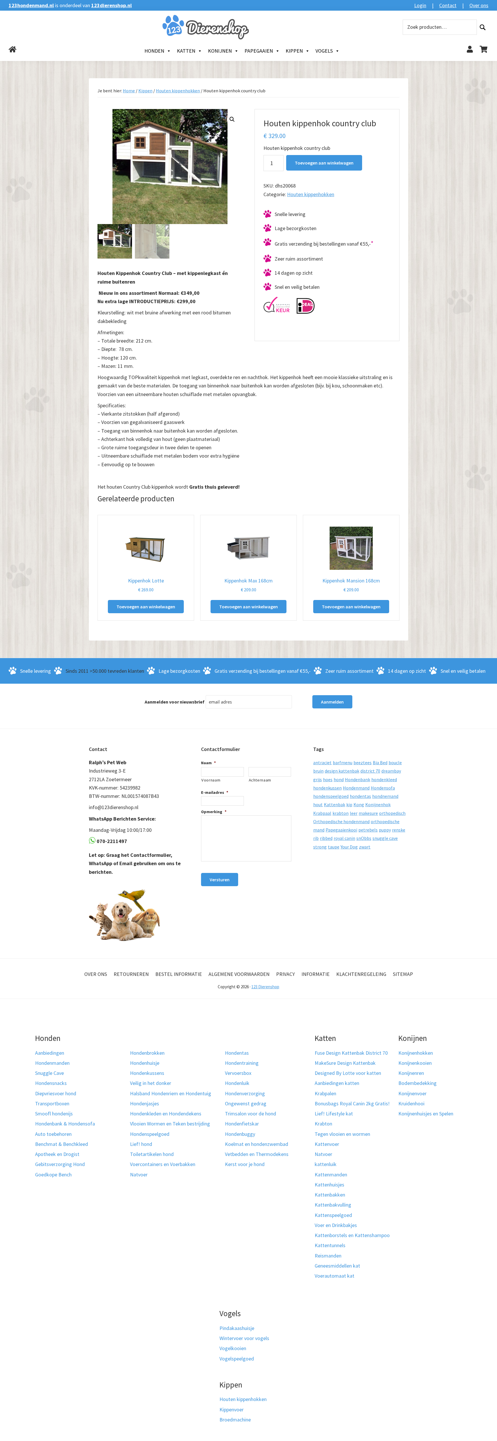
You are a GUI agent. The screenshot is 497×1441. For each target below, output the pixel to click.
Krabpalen (325, 1093)
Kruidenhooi (411, 1103)
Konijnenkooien (415, 1063)
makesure (368, 813)
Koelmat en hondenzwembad (256, 1144)
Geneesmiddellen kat (337, 1265)
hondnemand (385, 796)
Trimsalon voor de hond (250, 1113)
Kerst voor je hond (245, 1164)
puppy (385, 830)
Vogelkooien (232, 1348)
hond (339, 779)
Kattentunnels (330, 1245)
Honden (154, 50)
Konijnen (220, 50)
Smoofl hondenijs (54, 1113)
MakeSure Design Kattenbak (345, 1063)
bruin (318, 771)
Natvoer (139, 1174)
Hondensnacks (51, 1083)
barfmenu (342, 762)
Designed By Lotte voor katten (348, 1073)
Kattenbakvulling (333, 1204)
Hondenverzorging (245, 1093)
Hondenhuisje (144, 1063)
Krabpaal (322, 813)
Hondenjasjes (144, 1103)
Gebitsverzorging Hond (60, 1164)
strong (320, 847)
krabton (340, 813)
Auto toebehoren (53, 1134)
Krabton (323, 1123)
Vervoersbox (238, 1073)
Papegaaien (258, 50)
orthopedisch (392, 813)
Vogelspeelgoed (236, 1358)
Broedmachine (235, 1419)
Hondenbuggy (240, 1134)
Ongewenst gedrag (245, 1103)
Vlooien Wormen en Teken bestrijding (170, 1123)
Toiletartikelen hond (152, 1154)
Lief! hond (141, 1144)
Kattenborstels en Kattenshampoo (352, 1235)
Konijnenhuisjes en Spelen (425, 1113)
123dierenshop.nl (111, 5)
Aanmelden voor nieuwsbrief (174, 702)
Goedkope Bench (53, 1174)
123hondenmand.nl (31, 5)
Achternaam (260, 780)
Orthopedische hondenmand (341, 821)
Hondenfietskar (242, 1123)
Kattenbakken (330, 1194)
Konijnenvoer (412, 1093)
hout (318, 804)
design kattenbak (342, 771)
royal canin (344, 838)
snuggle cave (385, 838)
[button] (232, 119)
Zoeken (482, 27)
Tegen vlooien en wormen (342, 1134)
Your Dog (349, 847)
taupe (333, 847)
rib (316, 838)
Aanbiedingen (49, 1053)
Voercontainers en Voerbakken (162, 1164)
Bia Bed (380, 762)
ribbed (326, 838)
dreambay (391, 771)
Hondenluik (237, 1083)
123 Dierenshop (265, 986)
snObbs (363, 838)
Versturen (220, 879)
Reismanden (328, 1255)
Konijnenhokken (415, 1053)
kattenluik (326, 1164)
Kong (358, 804)
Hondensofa (383, 788)
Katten (186, 50)
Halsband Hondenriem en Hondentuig (170, 1093)
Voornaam (210, 780)
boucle (395, 762)
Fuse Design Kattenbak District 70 (351, 1053)
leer (354, 813)
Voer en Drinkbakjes (336, 1225)
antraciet (322, 762)
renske (398, 830)
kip (349, 804)
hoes (327, 779)
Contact (447, 5)
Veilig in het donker (150, 1083)
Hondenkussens (147, 1073)
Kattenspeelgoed (333, 1215)
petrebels (368, 830)
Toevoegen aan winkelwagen (324, 163)
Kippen (294, 50)
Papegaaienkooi (341, 830)
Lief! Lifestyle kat (334, 1113)
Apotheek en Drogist (57, 1154)
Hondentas (237, 1053)
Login (420, 5)
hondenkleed (384, 779)
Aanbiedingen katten (337, 1083)
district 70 (370, 771)
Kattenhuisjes (329, 1184)
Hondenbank (357, 779)
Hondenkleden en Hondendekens (165, 1113)
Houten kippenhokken (178, 90)
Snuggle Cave (49, 1073)
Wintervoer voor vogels (244, 1338)
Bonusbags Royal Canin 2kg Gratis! (352, 1103)
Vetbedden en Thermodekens (256, 1154)
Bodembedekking (417, 1083)
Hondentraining (242, 1063)
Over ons (478, 5)
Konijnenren (411, 1073)
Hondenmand (356, 788)
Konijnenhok (378, 804)
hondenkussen (327, 788)
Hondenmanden (52, 1063)
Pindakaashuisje (236, 1328)
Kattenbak (334, 804)
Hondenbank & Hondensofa (65, 1123)
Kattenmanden (331, 1174)
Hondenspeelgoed (149, 1134)
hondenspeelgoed (331, 796)
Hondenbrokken (147, 1053)
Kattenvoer (327, 1144)
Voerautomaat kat (334, 1275)
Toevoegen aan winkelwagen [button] (145, 606)
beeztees (362, 762)
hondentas (360, 796)
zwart (364, 847)
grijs (317, 779)
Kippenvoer (231, 1409)
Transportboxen (52, 1103)
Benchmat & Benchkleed (61, 1144)
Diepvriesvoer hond (55, 1093)
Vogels (324, 50)
